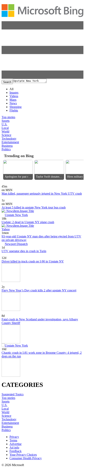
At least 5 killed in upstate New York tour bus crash (34, 207)
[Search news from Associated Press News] (8, 284)
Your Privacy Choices (23, 454)
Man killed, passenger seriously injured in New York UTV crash (42, 193)
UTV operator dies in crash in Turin (24, 251)
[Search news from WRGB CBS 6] (8, 313)
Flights (13, 110)
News (13, 103)
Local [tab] (5, 128)
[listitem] (18, 170)
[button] (42, 77)
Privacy (14, 436)
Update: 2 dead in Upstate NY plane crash (28, 222)
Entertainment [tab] (10, 142)
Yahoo (6, 229)
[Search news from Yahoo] (7, 255)
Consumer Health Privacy (25, 458)
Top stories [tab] (8, 117)
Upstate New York (16, 215)
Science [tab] (6, 135)
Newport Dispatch (16, 244)
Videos (13, 96)
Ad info (14, 447)
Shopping (15, 107)
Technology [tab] (9, 138)
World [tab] (5, 131)
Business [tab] (7, 145)
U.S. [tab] (4, 124)
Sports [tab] (5, 120)
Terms (13, 440)
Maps (12, 99)
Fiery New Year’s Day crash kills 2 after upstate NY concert (39, 290)
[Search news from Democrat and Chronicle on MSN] (11, 183)
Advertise (15, 444)
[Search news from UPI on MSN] (4, 197)
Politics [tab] (6, 149)
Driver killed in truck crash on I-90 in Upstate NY (33, 261)
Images (13, 92)
